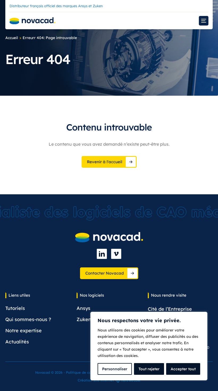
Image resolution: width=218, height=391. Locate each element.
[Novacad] (33, 20)
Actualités (17, 342)
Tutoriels (15, 308)
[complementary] (148, 346)
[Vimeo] (116, 254)
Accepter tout (183, 369)
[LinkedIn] (102, 254)
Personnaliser (114, 369)
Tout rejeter (149, 369)
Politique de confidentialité (89, 372)
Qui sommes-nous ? (28, 319)
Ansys (83, 308)
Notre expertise (23, 330)
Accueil (11, 37)
